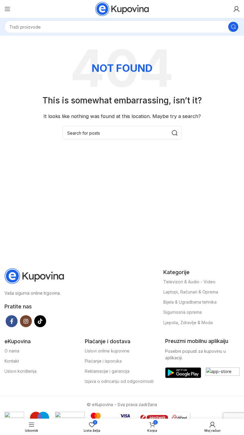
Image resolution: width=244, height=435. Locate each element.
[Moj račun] (237, 9)
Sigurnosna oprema (182, 312)
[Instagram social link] (26, 321)
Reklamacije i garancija (107, 371)
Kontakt (11, 360)
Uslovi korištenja (20, 371)
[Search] (233, 27)
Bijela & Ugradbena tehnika (190, 301)
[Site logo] (122, 8)
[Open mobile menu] (7, 9)
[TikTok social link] (40, 321)
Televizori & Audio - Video (189, 281)
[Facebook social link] (12, 321)
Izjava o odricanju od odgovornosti (119, 381)
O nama (11, 350)
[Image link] (34, 275)
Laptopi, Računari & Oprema (190, 291)
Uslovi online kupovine (107, 350)
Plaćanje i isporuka (103, 360)
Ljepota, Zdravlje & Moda (188, 322)
